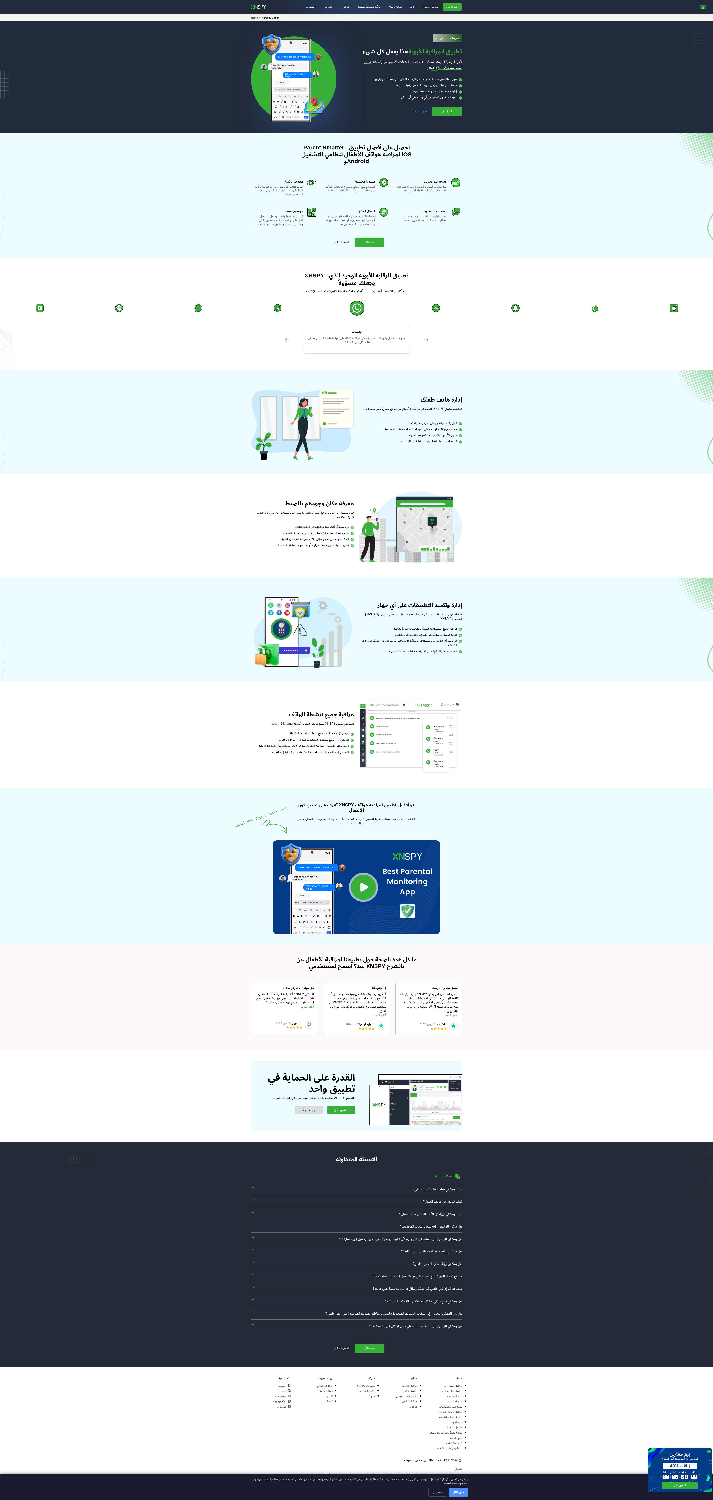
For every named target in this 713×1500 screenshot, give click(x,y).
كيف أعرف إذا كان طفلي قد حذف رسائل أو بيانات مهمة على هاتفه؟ (417, 1288)
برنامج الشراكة (367, 1391)
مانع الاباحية (456, 1438)
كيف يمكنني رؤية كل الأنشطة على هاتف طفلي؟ (430, 1214)
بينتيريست (280, 1396)
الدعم (330, 1396)
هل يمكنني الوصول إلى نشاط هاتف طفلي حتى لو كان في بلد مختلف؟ (415, 1326)
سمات (329, 6)
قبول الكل (458, 1492)
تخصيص (438, 1492)
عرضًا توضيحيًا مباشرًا (369, 6)
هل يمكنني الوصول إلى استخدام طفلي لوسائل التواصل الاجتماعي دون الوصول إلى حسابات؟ (400, 1238)
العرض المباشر (420, 111)
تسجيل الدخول (430, 6)
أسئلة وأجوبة (395, 6)
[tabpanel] (284, 1008)
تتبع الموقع (456, 1422)
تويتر (284, 1391)
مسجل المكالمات (453, 1427)
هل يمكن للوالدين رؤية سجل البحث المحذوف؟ (431, 1226)
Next (426, 344)
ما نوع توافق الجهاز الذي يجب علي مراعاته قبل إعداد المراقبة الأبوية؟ (417, 1276)
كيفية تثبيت (326, 1401)
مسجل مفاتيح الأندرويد (450, 1417)
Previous (287, 344)
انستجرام (281, 1406)
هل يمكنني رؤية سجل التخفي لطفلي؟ (437, 1263)
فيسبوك (282, 1386)
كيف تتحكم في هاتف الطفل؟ (442, 1201)
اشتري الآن (452, 6)
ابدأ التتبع (447, 111)
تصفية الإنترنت (454, 1443)
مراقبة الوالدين (409, 1401)
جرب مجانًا (308, 1110)
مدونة (372, 1396)
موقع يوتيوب (279, 1401)
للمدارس (412, 1406)
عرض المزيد (451, 1015)
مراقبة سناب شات (452, 1391)
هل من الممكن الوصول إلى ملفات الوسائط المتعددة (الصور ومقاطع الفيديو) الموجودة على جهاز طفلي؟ (393, 1313)
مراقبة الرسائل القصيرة (450, 1412)
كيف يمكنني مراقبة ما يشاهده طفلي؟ (437, 1189)
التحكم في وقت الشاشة (449, 1448)
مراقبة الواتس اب (453, 1386)
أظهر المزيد (307, 1007)
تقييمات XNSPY (366, 1386)
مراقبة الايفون (410, 1391)
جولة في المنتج (325, 1386)
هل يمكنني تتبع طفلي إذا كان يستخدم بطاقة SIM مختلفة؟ (423, 1301)
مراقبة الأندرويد (409, 1386)
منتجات (310, 6)
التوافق (346, 6)
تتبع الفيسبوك (454, 1401)
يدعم (412, 6)
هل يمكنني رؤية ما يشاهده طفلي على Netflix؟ (431, 1251)
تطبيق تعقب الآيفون (406, 1396)
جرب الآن (369, 242)
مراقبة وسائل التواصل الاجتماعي (445, 1432)
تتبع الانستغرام (454, 1396)
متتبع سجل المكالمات (450, 1406)
